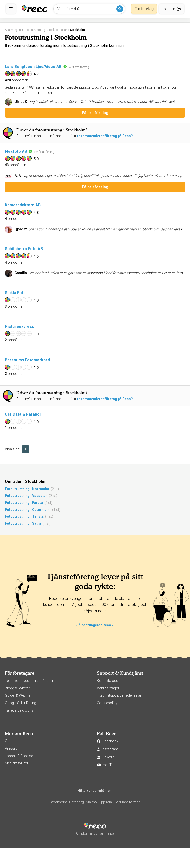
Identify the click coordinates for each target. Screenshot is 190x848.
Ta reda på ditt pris (19, 710)
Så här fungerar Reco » (95, 625)
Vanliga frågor (108, 688)
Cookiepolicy (107, 703)
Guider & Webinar (18, 695)
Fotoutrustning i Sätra (23, 523)
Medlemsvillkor (16, 763)
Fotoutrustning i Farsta (24, 503)
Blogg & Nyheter (17, 688)
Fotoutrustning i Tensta (24, 516)
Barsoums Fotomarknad (27, 360)
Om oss (11, 741)
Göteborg (76, 802)
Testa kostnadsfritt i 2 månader (29, 681)
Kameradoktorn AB (23, 205)
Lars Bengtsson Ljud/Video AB (33, 66)
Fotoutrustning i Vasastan (26, 496)
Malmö (91, 802)
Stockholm (58, 802)
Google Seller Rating (20, 703)
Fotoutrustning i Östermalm (28, 510)
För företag (144, 8)
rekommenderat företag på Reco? (105, 136)
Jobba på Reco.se (19, 756)
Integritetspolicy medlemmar (119, 695)
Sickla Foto (15, 292)
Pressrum (13, 748)
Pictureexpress (19, 326)
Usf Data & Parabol (23, 414)
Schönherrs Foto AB (24, 248)
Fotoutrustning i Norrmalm (27, 489)
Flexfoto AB (16, 151)
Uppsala (105, 802)
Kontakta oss (107, 681)
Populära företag (127, 802)
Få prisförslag (95, 113)
